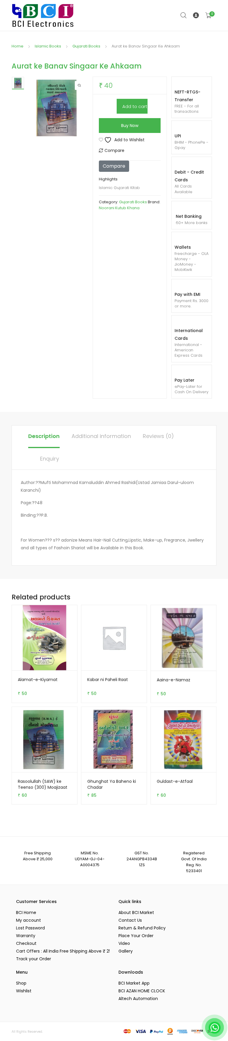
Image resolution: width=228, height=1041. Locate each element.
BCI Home (26, 912)
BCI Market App (134, 983)
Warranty (25, 936)
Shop (21, 983)
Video (124, 943)
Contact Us (130, 920)
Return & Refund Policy (142, 928)
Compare (114, 150)
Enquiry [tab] (49, 458)
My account (28, 920)
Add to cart (134, 106)
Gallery (125, 951)
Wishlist (23, 991)
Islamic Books (48, 46)
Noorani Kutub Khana (119, 208)
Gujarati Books (86, 46)
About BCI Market (136, 912)
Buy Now (129, 125)
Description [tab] (44, 436)
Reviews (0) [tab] (158, 436)
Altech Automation (138, 999)
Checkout (26, 943)
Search (183, 15)
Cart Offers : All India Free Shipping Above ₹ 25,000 (63, 951)
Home (17, 46)
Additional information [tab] (101, 436)
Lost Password (30, 928)
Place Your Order (135, 936)
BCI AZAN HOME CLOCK (141, 991)
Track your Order (33, 959)
